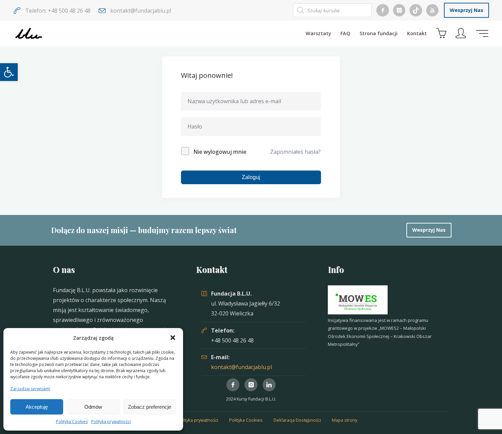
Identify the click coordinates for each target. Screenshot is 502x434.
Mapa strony (344, 420)
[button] (9, 72)
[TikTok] (415, 10)
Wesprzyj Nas (466, 10)
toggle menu (482, 33)
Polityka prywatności (111, 421)
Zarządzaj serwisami (30, 389)
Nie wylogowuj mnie (219, 151)
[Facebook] (382, 10)
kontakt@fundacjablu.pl (241, 367)
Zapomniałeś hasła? (295, 151)
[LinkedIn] (269, 384)
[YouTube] (432, 10)
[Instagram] (399, 10)
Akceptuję (37, 407)
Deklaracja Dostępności (297, 420)
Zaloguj (251, 177)
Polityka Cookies (72, 421)
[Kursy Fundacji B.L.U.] (29, 33)
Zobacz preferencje (149, 407)
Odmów (93, 407)
